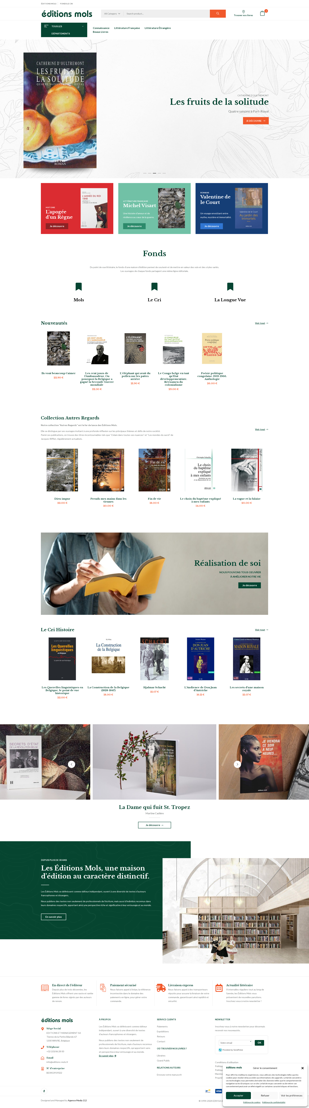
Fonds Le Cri (66, 3)
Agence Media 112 (77, 1100)
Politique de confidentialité (273, 1102)
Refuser (265, 1095)
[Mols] (79, 287)
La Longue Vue (230, 299)
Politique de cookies (252, 1102)
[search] (218, 14)
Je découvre (51, 125)
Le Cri (154, 299)
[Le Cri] (154, 287)
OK (259, 1042)
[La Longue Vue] (230, 287)
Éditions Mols (48, 3)
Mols (79, 299)
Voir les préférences (291, 1095)
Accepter (238, 1095)
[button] (302, 1068)
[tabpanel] (154, 109)
